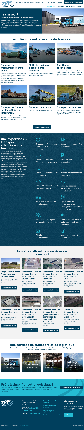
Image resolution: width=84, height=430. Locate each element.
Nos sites (61, 6)
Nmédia (81, 425)
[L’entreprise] (74, 6)
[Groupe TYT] (8, 4)
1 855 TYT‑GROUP (34, 409)
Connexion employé (35, 2)
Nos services (51, 6)
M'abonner (68, 415)
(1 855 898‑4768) (27, 410)
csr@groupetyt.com (34, 413)
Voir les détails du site (9, 288)
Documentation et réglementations (48, 411)
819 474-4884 (45, 2)
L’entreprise (70, 6)
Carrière (79, 6)
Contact (53, 2)
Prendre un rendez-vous (51, 415)
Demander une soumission (73, 2)
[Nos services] (56, 6)
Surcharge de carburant (22, 2)
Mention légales (26, 425)
